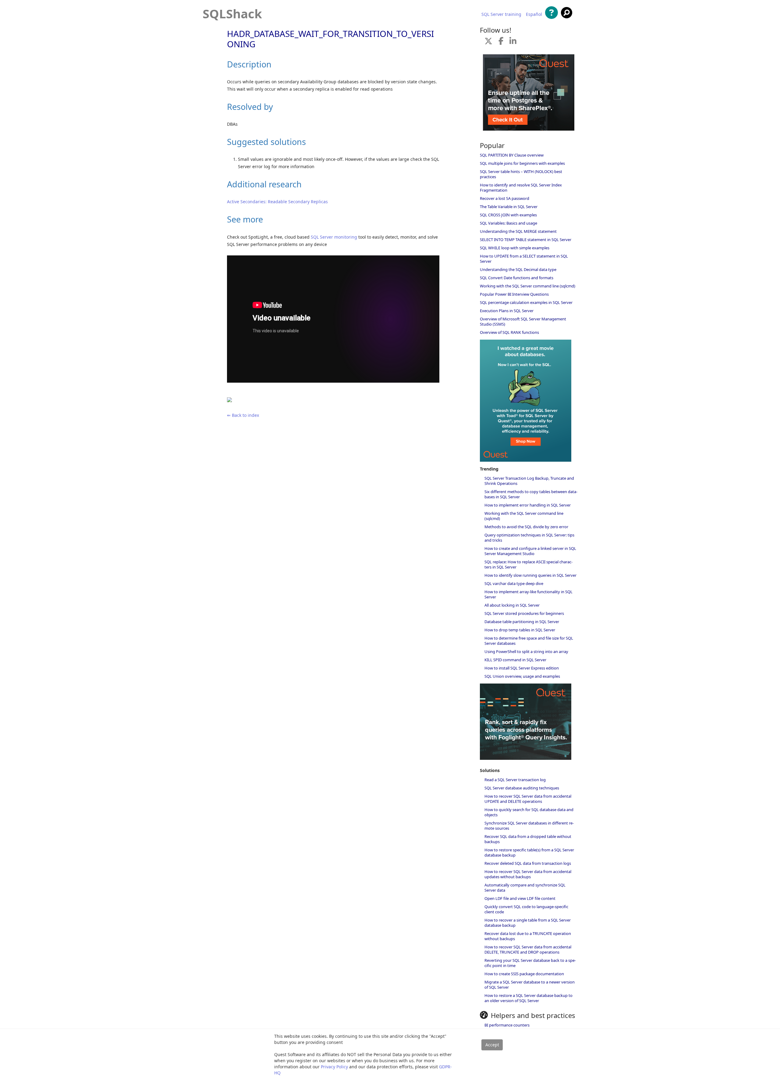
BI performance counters (507, 1025)
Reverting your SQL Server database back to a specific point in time (530, 963)
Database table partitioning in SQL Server (521, 621)
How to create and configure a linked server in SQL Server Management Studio (530, 551)
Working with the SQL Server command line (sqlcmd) (527, 286)
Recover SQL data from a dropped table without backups (527, 839)
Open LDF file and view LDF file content (519, 898)
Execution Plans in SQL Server (507, 310)
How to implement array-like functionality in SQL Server (528, 594)
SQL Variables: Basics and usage (508, 223)
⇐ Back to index (243, 415)
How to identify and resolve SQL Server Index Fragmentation (521, 187)
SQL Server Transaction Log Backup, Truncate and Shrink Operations (529, 480)
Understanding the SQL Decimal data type (518, 269)
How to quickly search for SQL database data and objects (528, 812)
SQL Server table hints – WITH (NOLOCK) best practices (521, 174)
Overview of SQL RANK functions (509, 332)
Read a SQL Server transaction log (515, 779)
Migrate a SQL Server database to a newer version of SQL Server (529, 984)
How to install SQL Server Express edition (521, 668)
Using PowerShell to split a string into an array (526, 651)
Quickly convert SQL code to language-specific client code (526, 909)
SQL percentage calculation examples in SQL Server (526, 302)
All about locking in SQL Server (512, 605)
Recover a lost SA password (504, 198)
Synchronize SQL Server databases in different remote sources (529, 825)
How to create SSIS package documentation (524, 973)
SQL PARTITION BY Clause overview (512, 155)
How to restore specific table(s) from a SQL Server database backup (529, 852)
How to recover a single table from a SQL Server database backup (527, 922)
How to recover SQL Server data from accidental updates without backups (527, 874)
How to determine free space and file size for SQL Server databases (528, 640)
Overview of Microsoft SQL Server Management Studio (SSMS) (523, 321)
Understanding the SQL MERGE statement (518, 231)
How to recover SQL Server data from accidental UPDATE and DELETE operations (527, 798)
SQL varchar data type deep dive (513, 583)
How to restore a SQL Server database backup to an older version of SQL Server (528, 998)
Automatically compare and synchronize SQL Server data (525, 887)
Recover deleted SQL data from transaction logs (527, 863)
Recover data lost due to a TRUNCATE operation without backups (527, 936)
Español (534, 14)
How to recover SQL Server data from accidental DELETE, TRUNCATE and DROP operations (527, 949)
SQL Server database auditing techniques (521, 788)
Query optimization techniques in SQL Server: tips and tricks (529, 537)
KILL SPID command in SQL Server (515, 659)
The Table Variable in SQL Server (508, 206)
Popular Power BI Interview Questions (514, 294)
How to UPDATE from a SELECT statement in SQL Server (524, 258)
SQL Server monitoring (334, 237)
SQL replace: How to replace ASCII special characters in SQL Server (528, 564)
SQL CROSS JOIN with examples (508, 215)
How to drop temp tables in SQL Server (519, 630)
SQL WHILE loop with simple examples (514, 248)
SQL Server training (501, 14)
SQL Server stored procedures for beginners (524, 613)
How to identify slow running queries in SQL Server (530, 575)
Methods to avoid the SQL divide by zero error (526, 526)
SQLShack (232, 13)
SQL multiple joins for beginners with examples (522, 163)
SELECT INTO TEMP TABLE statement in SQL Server (525, 239)
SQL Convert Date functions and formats (516, 277)
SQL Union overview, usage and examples (522, 676)
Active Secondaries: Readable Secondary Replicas (277, 201)
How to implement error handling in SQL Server (527, 505)
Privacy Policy (334, 1067)
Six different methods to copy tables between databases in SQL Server (530, 494)
